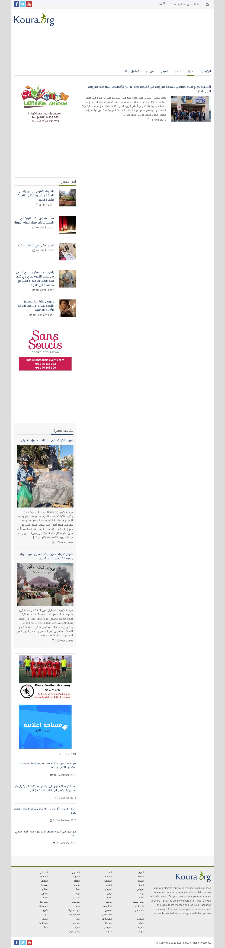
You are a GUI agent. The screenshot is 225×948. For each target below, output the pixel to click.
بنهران (45, 898)
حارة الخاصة (138, 902)
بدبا (78, 889)
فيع (78, 919)
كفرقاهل (108, 927)
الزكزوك (76, 877)
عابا (46, 915)
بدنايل (45, 889)
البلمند (141, 877)
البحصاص (44, 872)
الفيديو (164, 71)
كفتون (141, 923)
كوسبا (141, 931)
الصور (178, 71)
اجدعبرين (76, 872)
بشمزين (44, 893)
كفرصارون (43, 923)
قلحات (45, 919)
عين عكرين (107, 919)
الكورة (77, 881)
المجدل (44, 881)
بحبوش (108, 889)
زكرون (45, 910)
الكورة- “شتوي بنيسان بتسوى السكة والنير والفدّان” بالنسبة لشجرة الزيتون (36, 195)
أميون (141, 872)
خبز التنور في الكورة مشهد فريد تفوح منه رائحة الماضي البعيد (45, 833)
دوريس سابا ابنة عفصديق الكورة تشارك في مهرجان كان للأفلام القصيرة (35, 306)
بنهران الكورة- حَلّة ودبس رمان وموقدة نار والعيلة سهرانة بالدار (45, 811)
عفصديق (140, 919)
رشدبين (108, 910)
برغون (109, 893)
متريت (109, 931)
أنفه (110, 872)
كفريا (77, 927)
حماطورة (76, 902)
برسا (142, 893)
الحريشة (108, 877)
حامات (109, 902)
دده (78, 906)
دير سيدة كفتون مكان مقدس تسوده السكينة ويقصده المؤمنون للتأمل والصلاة (47, 765)
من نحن (149, 71)
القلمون (140, 881)
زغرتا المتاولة (74, 910)
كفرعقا (140, 927)
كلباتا (45, 927)
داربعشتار (139, 906)
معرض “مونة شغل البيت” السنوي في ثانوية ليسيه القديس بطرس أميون (46, 556)
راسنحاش (139, 910)
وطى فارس (74, 931)
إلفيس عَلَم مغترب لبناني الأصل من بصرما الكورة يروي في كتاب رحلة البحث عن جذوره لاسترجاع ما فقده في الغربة (35, 279)
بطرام (109, 898)
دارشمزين (107, 906)
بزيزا (78, 893)
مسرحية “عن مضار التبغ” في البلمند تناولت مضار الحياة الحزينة (34, 220)
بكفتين (76, 898)
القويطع (108, 881)
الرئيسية (206, 71)
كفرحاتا (108, 923)
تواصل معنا (132, 71)
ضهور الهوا (74, 915)
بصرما (141, 898)
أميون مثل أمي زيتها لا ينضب (36, 245)
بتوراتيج (140, 889)
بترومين (76, 885)
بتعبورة (44, 885)
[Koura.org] (34, 19)
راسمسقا (43, 906)
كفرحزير (76, 923)
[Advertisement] (138, 36)
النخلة (141, 885)
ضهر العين (107, 915)
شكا (142, 915)
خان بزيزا (44, 902)
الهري (109, 885)
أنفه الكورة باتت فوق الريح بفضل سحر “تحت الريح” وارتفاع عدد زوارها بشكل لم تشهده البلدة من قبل (45, 788)
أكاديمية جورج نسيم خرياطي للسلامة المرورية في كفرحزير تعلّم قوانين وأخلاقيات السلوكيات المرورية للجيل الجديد (149, 89)
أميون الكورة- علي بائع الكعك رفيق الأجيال (47, 440)
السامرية (44, 877)
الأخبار (190, 71)
